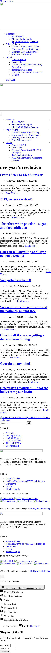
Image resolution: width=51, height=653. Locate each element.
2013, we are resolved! (16, 199)
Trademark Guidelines (22, 70)
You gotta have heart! (15, 280)
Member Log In (13, 489)
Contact (15, 75)
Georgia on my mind (15, 363)
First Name (5, 645)
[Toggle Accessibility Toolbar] (2, 576)
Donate (9, 486)
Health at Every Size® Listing (25, 47)
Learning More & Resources (24, 52)
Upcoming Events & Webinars (25, 49)
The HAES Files (13, 443)
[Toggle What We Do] (49, 130)
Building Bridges (13, 435)
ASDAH (10, 433)
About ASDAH (19, 59)
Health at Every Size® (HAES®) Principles (27, 65)
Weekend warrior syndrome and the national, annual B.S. (23, 309)
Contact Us (11, 484)
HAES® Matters (13, 440)
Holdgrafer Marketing (40, 508)
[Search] (29, 423)
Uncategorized (12, 446)
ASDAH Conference (21, 54)
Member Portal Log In (22, 39)
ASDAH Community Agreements (27, 72)
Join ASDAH (18, 36)
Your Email (5, 648)
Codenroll (34, 626)
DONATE (11, 80)
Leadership (17, 62)
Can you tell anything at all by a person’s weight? (23, 253)
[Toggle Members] (49, 120)
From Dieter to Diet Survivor (21, 175)
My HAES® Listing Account (25, 41)
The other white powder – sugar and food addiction (23, 225)
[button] (15, 34)
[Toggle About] (49, 142)
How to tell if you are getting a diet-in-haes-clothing (22, 337)
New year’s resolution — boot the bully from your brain (24, 390)
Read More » (12, 193)
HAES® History (13, 438)
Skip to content (6, 1)
